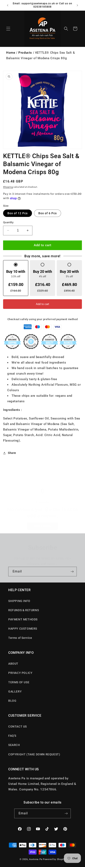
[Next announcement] (77, 5)
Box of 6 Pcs (47, 213)
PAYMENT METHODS (23, 619)
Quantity (8, 222)
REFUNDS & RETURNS (23, 610)
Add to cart (42, 304)
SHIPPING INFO (19, 601)
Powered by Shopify (54, 859)
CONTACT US (17, 726)
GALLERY (15, 691)
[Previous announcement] (7, 5)
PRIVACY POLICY (20, 672)
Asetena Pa (35, 859)
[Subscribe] (72, 571)
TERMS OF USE (18, 682)
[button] (8, 28)
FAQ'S (12, 735)
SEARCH (14, 745)
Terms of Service (20, 637)
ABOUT (13, 663)
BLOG (12, 700)
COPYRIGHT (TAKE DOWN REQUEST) (34, 754)
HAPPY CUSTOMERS (22, 628)
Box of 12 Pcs (17, 213)
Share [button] (12, 452)
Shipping (8, 187)
